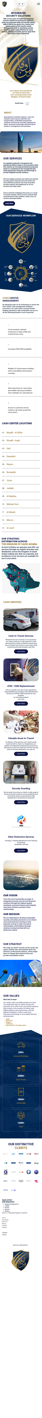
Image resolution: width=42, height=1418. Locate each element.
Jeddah (7, 1206)
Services (4, 1221)
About (4, 1223)
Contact (4, 1225)
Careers (4, 1227)
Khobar (7, 1207)
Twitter (4, 1235)
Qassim (7, 1209)
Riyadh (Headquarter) (11, 1204)
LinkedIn (4, 1232)
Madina (7, 1211)
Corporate (5, 1220)
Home (4, 1218)
